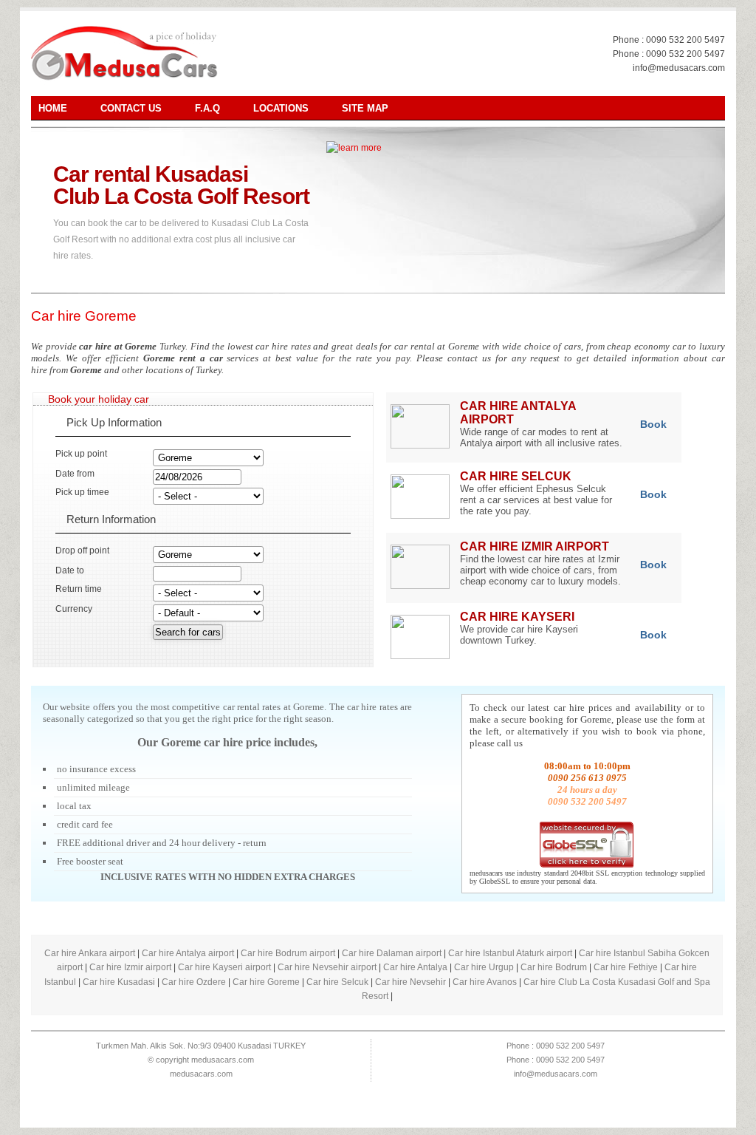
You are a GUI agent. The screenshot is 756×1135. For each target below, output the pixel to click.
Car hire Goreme (84, 316)
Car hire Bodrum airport (288, 953)
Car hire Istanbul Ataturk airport (510, 953)
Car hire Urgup (484, 967)
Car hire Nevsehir (410, 982)
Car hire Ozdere (194, 982)
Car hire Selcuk (337, 982)
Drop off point (82, 550)
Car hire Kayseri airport (224, 967)
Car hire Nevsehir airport (327, 967)
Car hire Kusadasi (119, 982)
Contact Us (131, 108)
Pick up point (81, 454)
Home (52, 108)
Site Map (365, 108)
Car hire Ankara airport (89, 953)
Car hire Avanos (485, 982)
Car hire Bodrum (553, 967)
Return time (78, 589)
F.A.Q (207, 108)
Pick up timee (82, 492)
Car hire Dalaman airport (391, 953)
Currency (73, 609)
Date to (69, 570)
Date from (74, 473)
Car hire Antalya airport (188, 953)
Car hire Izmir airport (130, 967)
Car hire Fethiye (626, 967)
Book (653, 424)
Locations (281, 108)
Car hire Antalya (415, 967)
